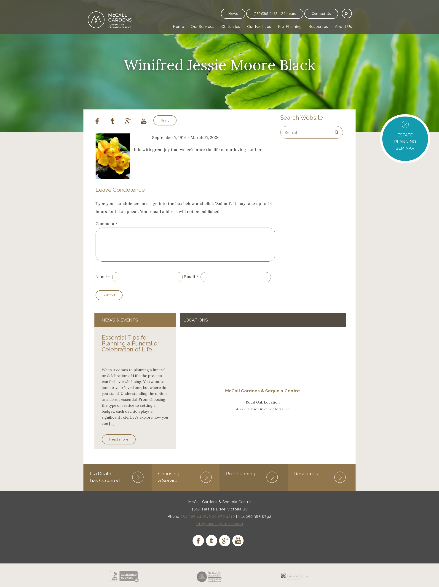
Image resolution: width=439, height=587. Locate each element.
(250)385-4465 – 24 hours (275, 14)
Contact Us (321, 14)
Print (165, 120)
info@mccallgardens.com (219, 524)
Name (101, 276)
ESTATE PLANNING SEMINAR (405, 142)
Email (189, 276)
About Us (343, 26)
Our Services (202, 26)
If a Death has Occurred (105, 477)
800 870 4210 (222, 516)
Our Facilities (259, 26)
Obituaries (230, 26)
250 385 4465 (193, 516)
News (233, 14)
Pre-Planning (290, 26)
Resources (318, 26)
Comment (107, 223)
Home (178, 26)
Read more (118, 439)
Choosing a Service (168, 477)
